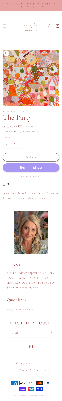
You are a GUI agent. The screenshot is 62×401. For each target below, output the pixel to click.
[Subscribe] (51, 333)
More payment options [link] (31, 176)
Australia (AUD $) (29, 370)
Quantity (7, 137)
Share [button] (10, 184)
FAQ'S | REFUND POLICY (21, 309)
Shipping (17, 131)
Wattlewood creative (26, 395)
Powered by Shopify (41, 395)
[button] (4, 26)
